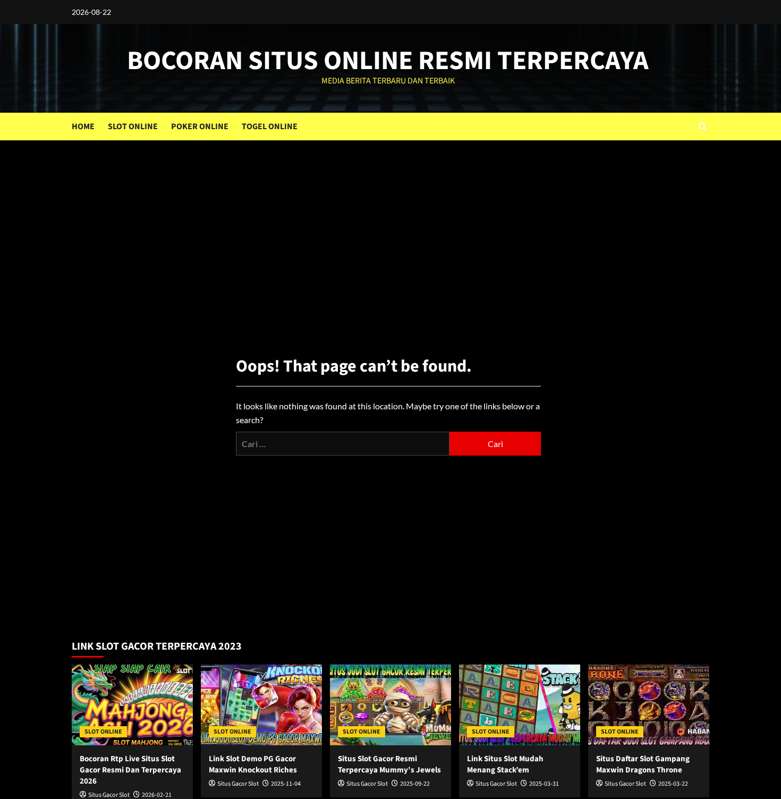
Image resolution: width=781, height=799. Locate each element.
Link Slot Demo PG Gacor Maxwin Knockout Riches (253, 764)
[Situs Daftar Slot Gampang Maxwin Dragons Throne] (648, 705)
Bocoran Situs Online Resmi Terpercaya (388, 61)
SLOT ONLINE (133, 126)
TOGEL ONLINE (270, 126)
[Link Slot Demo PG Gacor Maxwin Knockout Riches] (261, 705)
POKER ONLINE (199, 126)
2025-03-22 (673, 783)
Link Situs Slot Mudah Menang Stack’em (505, 764)
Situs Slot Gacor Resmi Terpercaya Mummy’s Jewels (389, 764)
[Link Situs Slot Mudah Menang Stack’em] (519, 705)
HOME (83, 126)
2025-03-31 (544, 783)
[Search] (702, 126)
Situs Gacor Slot (238, 783)
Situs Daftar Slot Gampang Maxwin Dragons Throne (643, 764)
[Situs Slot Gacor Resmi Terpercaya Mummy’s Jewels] (390, 705)
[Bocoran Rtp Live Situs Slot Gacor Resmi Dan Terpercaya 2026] (132, 705)
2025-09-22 (415, 783)
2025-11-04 (286, 783)
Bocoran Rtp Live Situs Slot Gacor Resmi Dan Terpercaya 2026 (130, 770)
